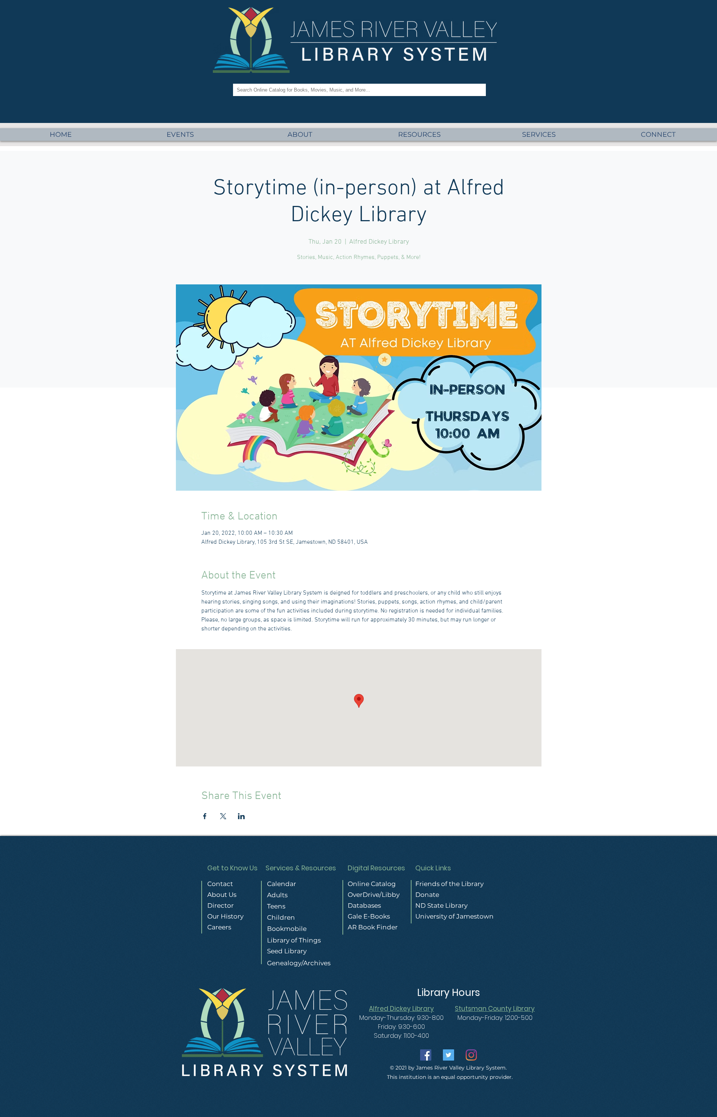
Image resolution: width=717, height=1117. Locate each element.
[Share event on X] (223, 816)
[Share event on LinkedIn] (241, 816)
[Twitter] (448, 1055)
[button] (539, 134)
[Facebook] (425, 1055)
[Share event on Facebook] (204, 816)
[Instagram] (471, 1055)
